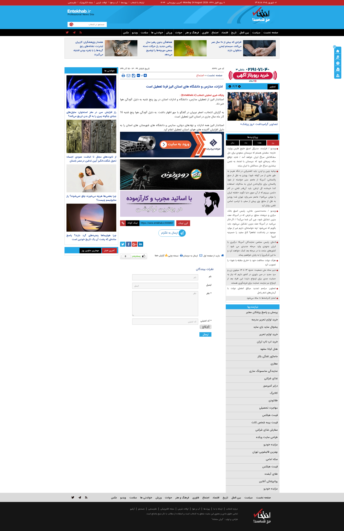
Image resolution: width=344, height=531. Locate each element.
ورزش (169, 33)
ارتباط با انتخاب (137, 2)
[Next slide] (230, 86)
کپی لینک (183, 223)
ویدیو (135, 33)
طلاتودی (273, 400)
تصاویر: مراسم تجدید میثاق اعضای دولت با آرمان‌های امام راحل (251, 290)
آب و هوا (114, 2)
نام (210, 276)
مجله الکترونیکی (167, 509)
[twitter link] (73, 497)
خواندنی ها (157, 33)
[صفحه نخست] (337, 50)
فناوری (205, 33)
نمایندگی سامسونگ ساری (263, 371)
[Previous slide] (239, 86)
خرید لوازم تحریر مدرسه (265, 319)
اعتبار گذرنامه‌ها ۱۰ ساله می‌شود (261, 298)
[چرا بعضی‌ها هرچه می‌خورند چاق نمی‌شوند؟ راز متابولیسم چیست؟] (91, 178)
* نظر (208, 293)
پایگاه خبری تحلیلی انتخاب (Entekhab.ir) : (202, 95)
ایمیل (208, 285)
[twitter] (67, 32)
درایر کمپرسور (270, 386)
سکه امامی (272, 459)
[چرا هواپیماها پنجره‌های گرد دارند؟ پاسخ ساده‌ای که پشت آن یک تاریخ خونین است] (91, 218)
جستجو (141, 509)
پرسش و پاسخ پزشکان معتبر (262, 312)
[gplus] (134, 244)
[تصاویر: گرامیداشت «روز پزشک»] (253, 106)
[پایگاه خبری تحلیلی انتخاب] (264, 16)
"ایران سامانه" (217, 519)
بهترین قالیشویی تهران (265, 452)
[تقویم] (337, 69)
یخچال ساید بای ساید (265, 327)
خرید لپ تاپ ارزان (267, 342)
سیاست (256, 33)
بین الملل (244, 33)
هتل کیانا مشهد (269, 349)
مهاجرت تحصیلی (268, 408)
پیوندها (124, 2)
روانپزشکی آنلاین (268, 481)
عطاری (274, 364)
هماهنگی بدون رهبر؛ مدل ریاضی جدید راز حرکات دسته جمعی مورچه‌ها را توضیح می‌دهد (157, 48)
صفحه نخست (270, 33)
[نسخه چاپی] (123, 75)
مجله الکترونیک (86, 2)
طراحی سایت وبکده (267, 437)
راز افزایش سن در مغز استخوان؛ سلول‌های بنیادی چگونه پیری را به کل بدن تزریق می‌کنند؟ (91, 114)
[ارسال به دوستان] (128, 75)
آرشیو (132, 509)
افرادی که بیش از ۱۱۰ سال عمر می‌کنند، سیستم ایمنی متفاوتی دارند (226, 46)
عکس (126, 33)
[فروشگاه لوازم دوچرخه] (172, 174)
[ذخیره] (133, 76)
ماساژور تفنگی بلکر (268, 356)
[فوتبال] (337, 63)
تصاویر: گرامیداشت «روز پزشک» (259, 124)
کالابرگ (274, 393)
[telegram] (74, 32)
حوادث (178, 33)
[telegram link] (79, 497)
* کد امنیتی (205, 321)
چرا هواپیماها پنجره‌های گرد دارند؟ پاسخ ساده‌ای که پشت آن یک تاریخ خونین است (91, 237)
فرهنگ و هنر (192, 33)
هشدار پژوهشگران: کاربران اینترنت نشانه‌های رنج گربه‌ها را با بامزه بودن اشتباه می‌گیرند (88, 48)
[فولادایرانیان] (172, 144)
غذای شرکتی (271, 378)
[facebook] (128, 244)
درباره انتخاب (232, 509)
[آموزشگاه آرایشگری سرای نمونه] (172, 204)
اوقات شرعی (101, 2)
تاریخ (233, 33)
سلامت (144, 33)
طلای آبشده (271, 474)
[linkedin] (140, 244)
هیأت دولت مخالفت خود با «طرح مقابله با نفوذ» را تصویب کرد (251, 263)
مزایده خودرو (271, 444)
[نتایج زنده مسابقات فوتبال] (337, 75)
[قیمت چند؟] (337, 57)
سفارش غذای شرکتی (266, 430)
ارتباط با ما (218, 509)
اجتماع (215, 33)
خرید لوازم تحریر (268, 334)
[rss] (80, 32)
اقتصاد (224, 33)
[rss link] (86, 497)
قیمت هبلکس (270, 415)
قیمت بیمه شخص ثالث (265, 422)
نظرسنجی (72, 2)
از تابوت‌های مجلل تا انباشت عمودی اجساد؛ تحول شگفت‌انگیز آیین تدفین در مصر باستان (91, 159)
